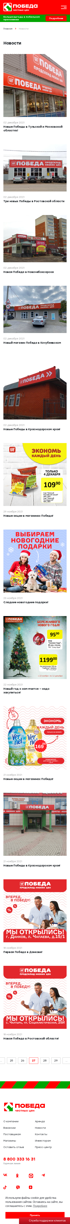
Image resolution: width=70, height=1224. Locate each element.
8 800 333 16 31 (19, 1159)
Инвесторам (43, 1140)
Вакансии (9, 1127)
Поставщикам (12, 1134)
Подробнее (56, 18)
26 (22, 1060)
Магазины (9, 1140)
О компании (11, 1121)
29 (55, 1060)
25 (11, 1060)
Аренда (40, 1121)
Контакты (41, 1134)
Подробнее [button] (40, 1206)
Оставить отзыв (13, 1147)
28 (44, 1060)
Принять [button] (35, 1215)
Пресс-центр (43, 1147)
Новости (40, 1127)
